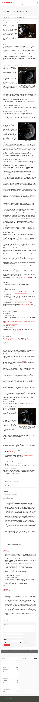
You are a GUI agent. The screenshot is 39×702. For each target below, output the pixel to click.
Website (5, 639)
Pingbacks (14, 494)
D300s (18, 330)
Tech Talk (19, 9)
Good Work (10, 676)
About (26, 1)
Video (10, 691)
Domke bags (26, 448)
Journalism (10, 680)
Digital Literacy (33, 1)
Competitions (10, 669)
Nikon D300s (30, 304)
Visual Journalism (9, 698)
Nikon (15, 325)
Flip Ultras (12, 301)
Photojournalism (10, 684)
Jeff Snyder (24, 360)
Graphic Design (10, 678)
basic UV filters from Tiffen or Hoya (21, 292)
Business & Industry (13, 9)
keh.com (20, 384)
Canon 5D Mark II (22, 304)
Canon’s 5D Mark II (18, 329)
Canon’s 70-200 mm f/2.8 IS (12, 321)
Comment (6, 624)
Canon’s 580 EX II (8, 323)
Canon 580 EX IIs (19, 340)
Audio (10, 665)
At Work (7, 9)
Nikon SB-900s (25, 340)
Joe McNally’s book (27, 277)
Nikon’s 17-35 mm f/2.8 (21, 320)
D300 (28, 318)
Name (5, 632)
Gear (29, 1)
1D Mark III (9, 318)
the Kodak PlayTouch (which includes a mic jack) (23, 301)
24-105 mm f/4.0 (18, 339)
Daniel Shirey (5, 497)
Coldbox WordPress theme (6, 699)
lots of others (10, 451)
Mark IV (13, 318)
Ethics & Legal (10, 673)
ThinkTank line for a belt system (28, 450)
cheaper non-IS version (24, 321)
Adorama (10, 372)
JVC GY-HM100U (29, 302)
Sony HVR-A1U (14, 302)
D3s (33, 304)
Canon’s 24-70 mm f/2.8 (10, 339)
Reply (4, 536)
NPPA (28, 372)
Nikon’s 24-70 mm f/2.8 (26, 339)
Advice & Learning (10, 660)
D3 (25, 318)
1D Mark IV (30, 329)
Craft (10, 671)
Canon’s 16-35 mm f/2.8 (12, 320)
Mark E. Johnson (19, 17)
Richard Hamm (5, 550)
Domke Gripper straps (27, 455)
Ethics (22, 4)
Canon (12, 325)
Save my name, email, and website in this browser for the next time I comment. (19, 642)
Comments (7, 494)
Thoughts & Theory (10, 689)
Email (5, 636)
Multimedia (10, 682)
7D (26, 304)
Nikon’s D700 (15, 338)
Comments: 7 (25, 17)
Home (22, 1)
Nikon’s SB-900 (15, 323)
